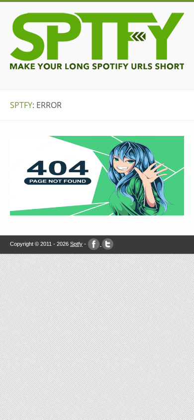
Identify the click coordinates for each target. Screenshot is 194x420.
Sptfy (76, 244)
